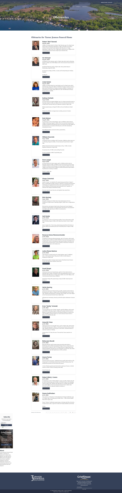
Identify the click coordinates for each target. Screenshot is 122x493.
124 (72, 412)
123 (70, 412)
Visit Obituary (46, 52)
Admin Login (66, 491)
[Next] (75, 412)
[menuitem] (35, 7)
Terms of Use (61, 491)
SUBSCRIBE (6, 425)
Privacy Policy (55, 491)
